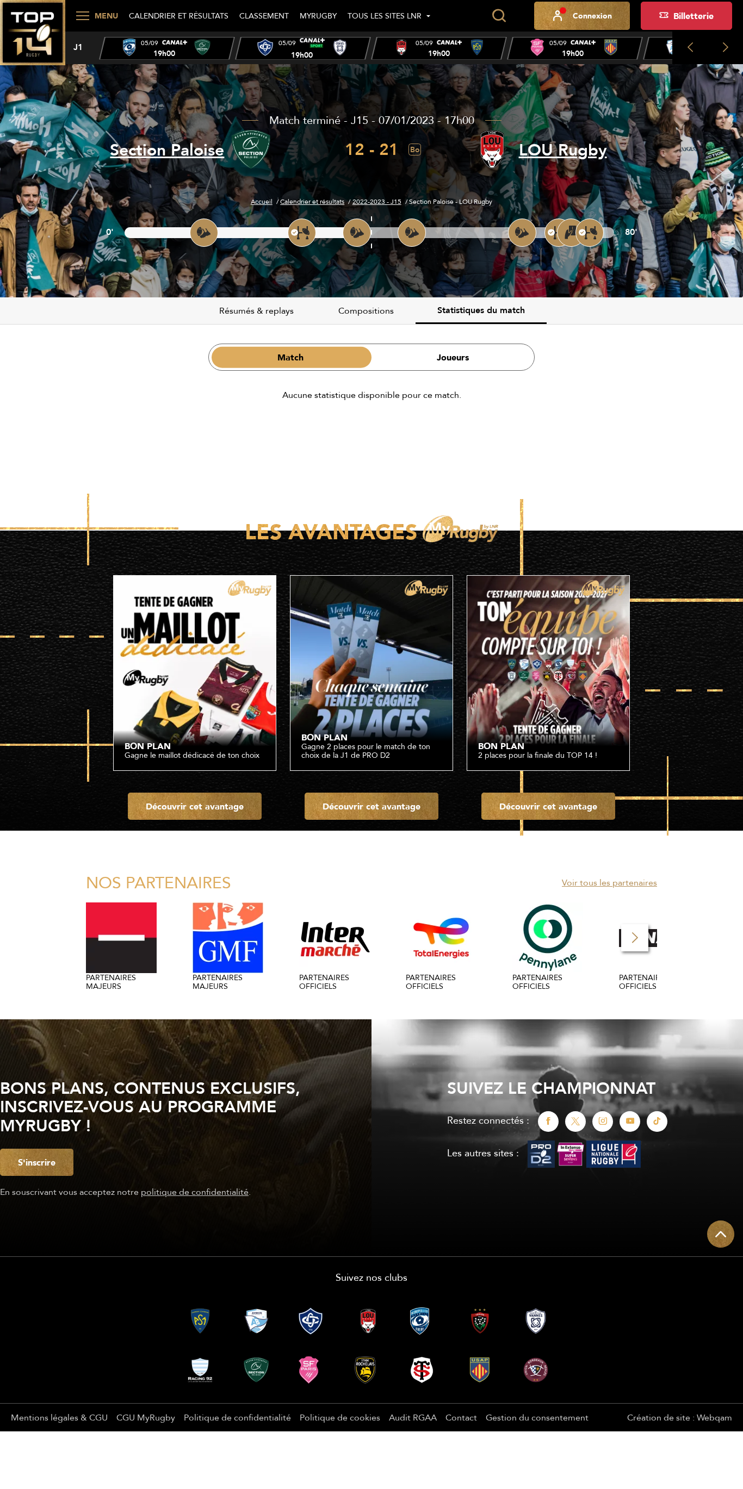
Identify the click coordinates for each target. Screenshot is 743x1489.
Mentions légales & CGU (59, 1417)
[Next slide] (725, 48)
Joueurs (453, 357)
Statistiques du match (481, 310)
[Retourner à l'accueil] (32, 38)
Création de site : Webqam (679, 1417)
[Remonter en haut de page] (720, 1234)
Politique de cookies (340, 1417)
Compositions (366, 310)
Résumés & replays (256, 310)
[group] (167, 48)
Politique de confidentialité (237, 1417)
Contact (461, 1417)
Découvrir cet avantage (195, 806)
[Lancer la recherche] (498, 15)
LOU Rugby (563, 150)
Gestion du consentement (537, 1417)
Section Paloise (167, 150)
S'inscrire (36, 1162)
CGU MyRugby (145, 1417)
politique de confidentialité (195, 1191)
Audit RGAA (413, 1417)
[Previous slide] (690, 48)
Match (290, 357)
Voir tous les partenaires (609, 882)
